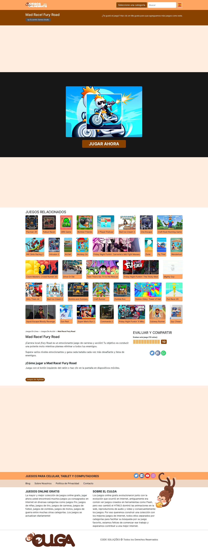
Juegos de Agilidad (35, 379)
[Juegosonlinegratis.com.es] (36, 4)
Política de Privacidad (67, 483)
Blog (27, 483)
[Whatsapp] (163, 353)
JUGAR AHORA (104, 143)
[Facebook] (157, 353)
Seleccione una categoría (131, 5)
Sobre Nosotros (43, 483)
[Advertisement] (104, 49)
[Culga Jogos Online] (50, 539)
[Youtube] (147, 475)
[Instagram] (153, 475)
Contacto (88, 483)
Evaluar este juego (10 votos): (145, 337)
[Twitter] (152, 353)
